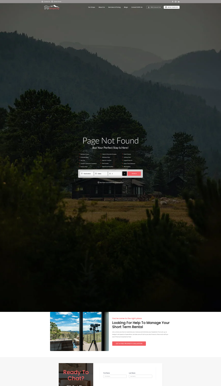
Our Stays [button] (91, 7)
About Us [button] (102, 7)
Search (134, 173)
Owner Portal (57, 1)
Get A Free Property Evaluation (129, 343)
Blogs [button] (126, 7)
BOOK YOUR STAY (173, 7)
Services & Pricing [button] (114, 7)
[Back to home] (52, 7)
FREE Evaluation (155, 7)
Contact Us (47, 1)
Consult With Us (137, 7)
